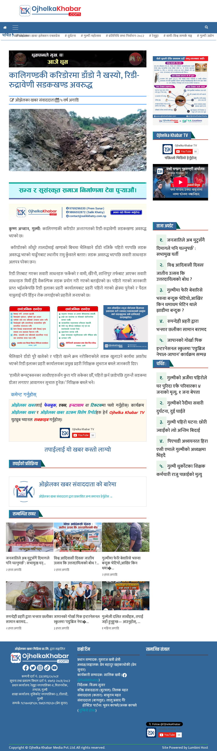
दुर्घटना (72, 36)
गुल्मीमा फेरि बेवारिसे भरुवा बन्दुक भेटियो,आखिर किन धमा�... (121, 563)
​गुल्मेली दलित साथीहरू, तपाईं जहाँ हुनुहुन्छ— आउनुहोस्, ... (122, 619)
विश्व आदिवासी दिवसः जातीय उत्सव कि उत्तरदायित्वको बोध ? (180, 272)
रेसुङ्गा (155, 36)
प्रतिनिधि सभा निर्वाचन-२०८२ (126, 36)
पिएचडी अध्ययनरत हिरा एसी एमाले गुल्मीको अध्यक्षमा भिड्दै (182, 448)
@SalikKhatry (88, 680)
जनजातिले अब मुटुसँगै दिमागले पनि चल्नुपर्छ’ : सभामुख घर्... (27, 561)
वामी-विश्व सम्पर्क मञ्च (179, 36)
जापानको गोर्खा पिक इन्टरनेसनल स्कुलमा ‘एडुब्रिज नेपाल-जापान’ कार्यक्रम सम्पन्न (181, 348)
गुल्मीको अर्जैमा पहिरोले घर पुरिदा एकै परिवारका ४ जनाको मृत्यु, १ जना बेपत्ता (181, 385)
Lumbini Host (198, 748)
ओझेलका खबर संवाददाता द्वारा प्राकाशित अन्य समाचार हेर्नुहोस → (76, 496)
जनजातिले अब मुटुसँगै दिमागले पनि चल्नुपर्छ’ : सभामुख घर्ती (180, 247)
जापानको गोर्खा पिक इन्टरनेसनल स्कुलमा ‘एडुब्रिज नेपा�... (77, 619)
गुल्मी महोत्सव (92, 36)
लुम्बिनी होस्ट (87, 710)
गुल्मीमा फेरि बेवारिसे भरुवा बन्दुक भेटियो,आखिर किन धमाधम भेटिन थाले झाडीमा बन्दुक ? (179, 300)
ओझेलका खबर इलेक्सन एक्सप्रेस (39, 36)
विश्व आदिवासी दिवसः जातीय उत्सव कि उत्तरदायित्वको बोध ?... (76, 561)
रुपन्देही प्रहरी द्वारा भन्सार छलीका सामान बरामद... (29, 619)
